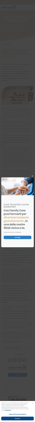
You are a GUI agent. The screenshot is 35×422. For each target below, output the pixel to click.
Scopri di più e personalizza (17, 414)
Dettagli (17, 237)
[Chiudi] (32, 403)
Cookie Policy (7, 410)
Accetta (17, 418)
